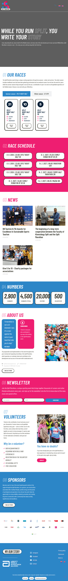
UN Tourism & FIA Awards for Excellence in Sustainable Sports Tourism (16, 231)
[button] (55, 5)
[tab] (16, 93)
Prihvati (25, 578)
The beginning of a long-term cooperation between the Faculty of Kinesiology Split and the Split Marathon (49, 233)
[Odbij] (65, 577)
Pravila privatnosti (41, 578)
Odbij (31, 578)
